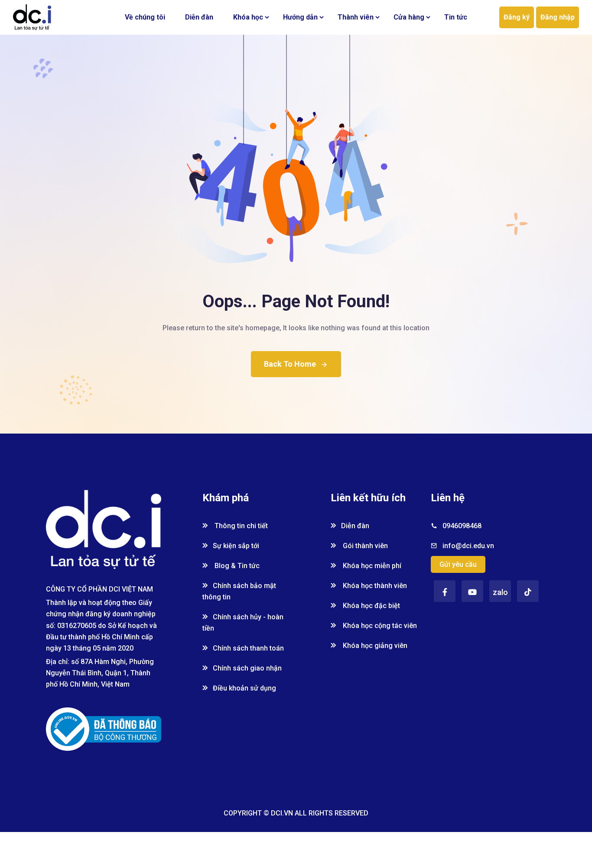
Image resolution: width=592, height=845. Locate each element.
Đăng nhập (557, 17)
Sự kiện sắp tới (236, 546)
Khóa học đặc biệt (370, 606)
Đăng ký (517, 17)
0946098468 (461, 526)
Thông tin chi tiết (240, 526)
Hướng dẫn (300, 17)
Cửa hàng (409, 17)
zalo (500, 592)
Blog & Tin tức (236, 566)
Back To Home (290, 363)
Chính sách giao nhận (247, 668)
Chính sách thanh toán (248, 648)
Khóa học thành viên (374, 586)
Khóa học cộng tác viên (379, 625)
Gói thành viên (364, 546)
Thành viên (356, 17)
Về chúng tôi (145, 17)
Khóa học (248, 17)
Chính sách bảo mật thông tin (239, 591)
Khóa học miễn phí (371, 566)
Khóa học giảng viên (374, 645)
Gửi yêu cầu (458, 564)
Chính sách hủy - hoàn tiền (242, 622)
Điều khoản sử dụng (244, 688)
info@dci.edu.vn (468, 546)
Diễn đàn (199, 17)
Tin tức (455, 17)
